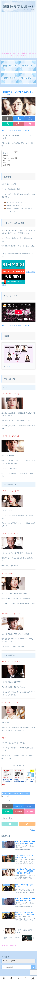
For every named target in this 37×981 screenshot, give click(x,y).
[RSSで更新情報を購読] (27, 824)
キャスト (6, 796)
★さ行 (4, 130)
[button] (29, 124)
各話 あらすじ (7, 160)
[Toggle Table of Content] (15, 153)
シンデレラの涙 (12, 130)
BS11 (8, 366)
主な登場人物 (7, 165)
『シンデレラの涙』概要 (10, 158)
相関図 (5, 162)
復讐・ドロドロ (23, 130)
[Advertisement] (18, 32)
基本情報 (5, 155)
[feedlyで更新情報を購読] (10, 824)
